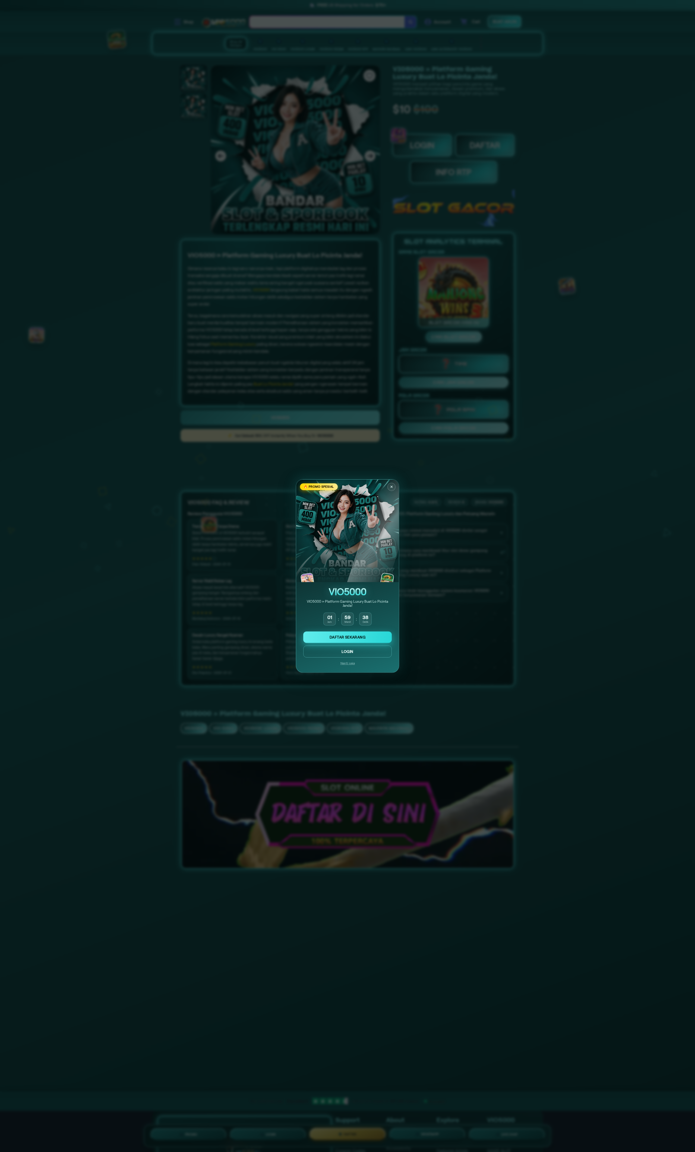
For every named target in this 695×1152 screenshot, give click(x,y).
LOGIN (347, 651)
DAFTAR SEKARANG (347, 637)
